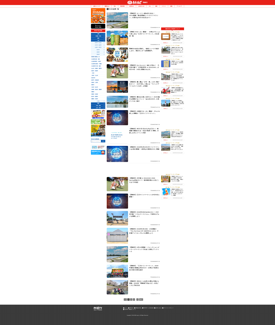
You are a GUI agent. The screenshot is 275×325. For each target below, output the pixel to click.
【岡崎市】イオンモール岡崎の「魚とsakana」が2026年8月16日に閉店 (177, 63)
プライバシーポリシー (169, 307)
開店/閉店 (122, 6)
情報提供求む (138, 307)
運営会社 (131, 307)
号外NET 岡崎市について (130, 309)
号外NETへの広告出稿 (149, 307)
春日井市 (93, 77)
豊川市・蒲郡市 (94, 96)
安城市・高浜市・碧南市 (96, 89)
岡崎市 (145, 2)
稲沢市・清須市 (94, 70)
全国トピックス (96, 6)
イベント (164, 6)
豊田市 (92, 84)
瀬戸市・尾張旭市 (95, 80)
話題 (156, 6)
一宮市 (92, 73)
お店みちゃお (141, 6)
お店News (131, 6)
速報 (171, 6)
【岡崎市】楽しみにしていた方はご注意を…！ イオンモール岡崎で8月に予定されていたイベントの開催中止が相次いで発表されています (177, 37)
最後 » (141, 299)
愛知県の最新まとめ (95, 56)
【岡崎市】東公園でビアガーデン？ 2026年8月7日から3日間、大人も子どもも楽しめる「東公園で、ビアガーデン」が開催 (177, 192)
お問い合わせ (159, 307)
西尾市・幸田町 (94, 94)
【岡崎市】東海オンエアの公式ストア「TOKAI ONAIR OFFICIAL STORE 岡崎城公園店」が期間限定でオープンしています (177, 77)
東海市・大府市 (94, 82)
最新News (107, 6)
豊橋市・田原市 (94, 98)
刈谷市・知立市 (94, 87)
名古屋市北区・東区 (95, 59)
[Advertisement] (133, 169)
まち (150, 6)
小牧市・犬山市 (94, 75)
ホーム (125, 307)
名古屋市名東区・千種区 (96, 63)
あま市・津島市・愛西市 (96, 68)
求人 (115, 6)
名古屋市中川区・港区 (96, 66)
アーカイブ (179, 6)
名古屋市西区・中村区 (96, 61)
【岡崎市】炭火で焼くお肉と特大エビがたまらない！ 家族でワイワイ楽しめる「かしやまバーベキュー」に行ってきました (177, 50)
